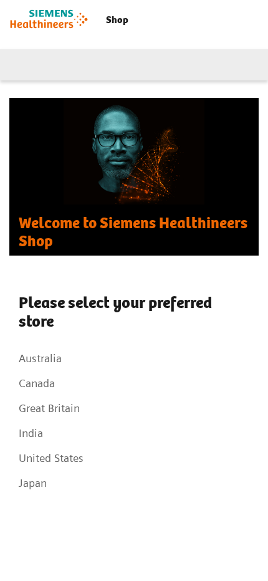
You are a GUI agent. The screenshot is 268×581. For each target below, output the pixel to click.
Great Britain (49, 408)
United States (51, 457)
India (31, 432)
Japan (33, 482)
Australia (40, 358)
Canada (37, 383)
